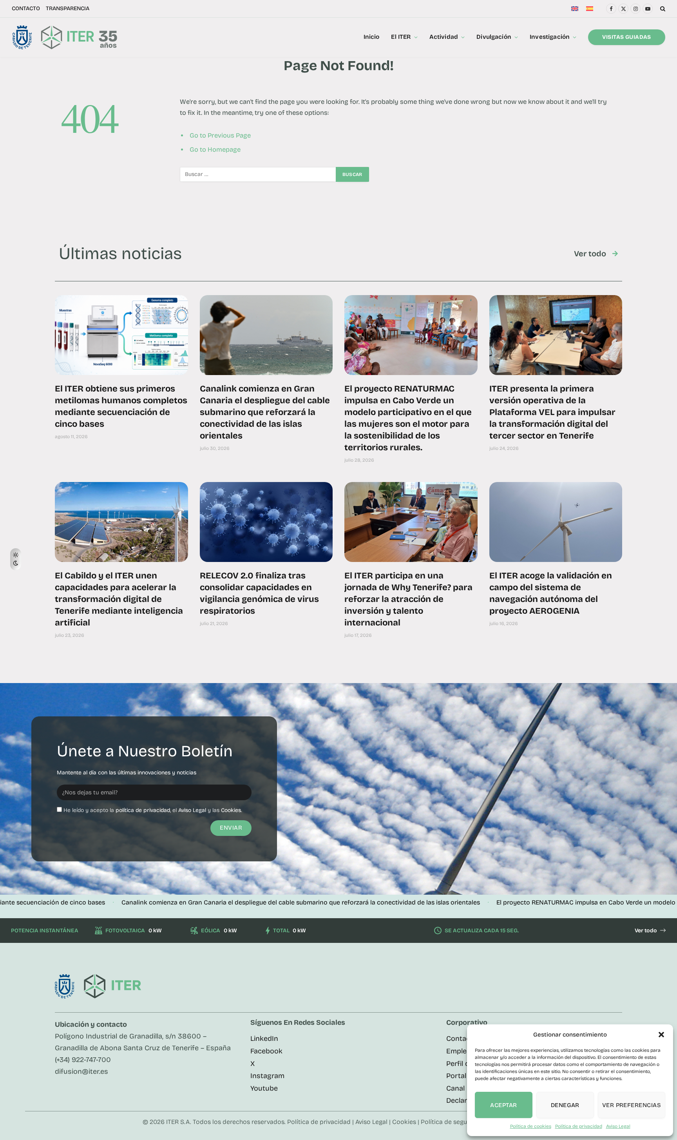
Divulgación (493, 36)
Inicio (372, 36)
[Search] (662, 8)
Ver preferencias (631, 1105)
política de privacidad (143, 810)
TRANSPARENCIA (67, 8)
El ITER (401, 36)
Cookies (231, 810)
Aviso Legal (618, 1126)
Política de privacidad (578, 1126)
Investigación (550, 36)
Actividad (443, 36)
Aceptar (503, 1105)
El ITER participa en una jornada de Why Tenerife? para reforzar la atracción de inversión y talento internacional (408, 599)
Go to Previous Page (220, 135)
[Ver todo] (615, 253)
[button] (661, 1035)
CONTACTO (26, 8)
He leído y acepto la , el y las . (152, 810)
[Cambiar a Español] (589, 9)
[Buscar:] (258, 174)
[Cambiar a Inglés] (574, 9)
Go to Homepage (215, 149)
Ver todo (590, 253)
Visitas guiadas (626, 37)
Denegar (565, 1105)
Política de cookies (530, 1126)
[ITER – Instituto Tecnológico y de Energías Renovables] (64, 37)
